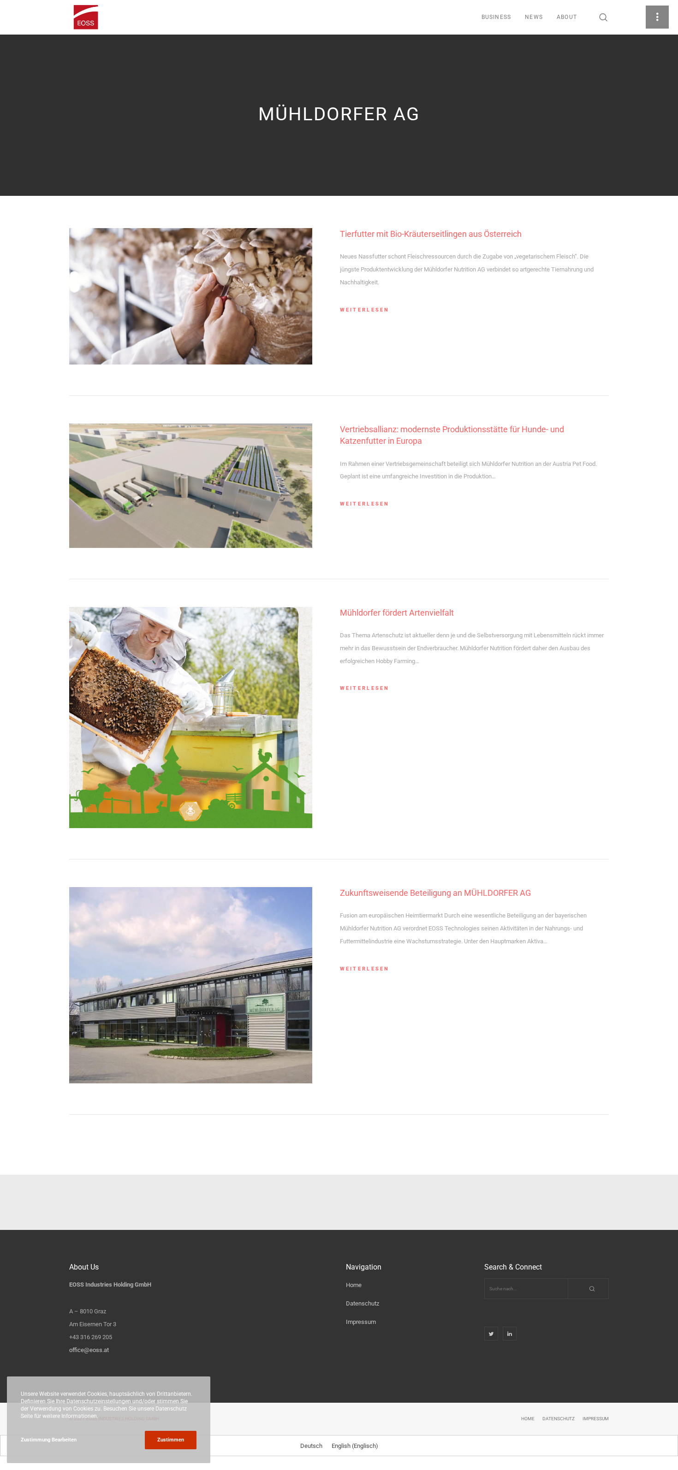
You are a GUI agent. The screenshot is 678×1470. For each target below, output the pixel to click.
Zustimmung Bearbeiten (49, 1440)
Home (354, 1285)
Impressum (361, 1321)
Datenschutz (362, 1303)
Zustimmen (170, 1440)
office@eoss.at (89, 1350)
